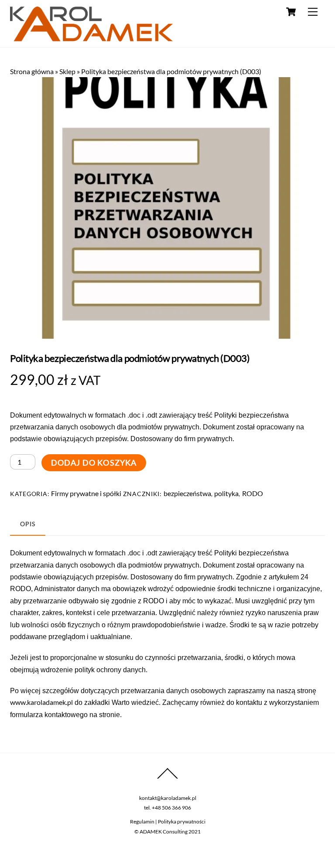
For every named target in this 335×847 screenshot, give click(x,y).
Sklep (67, 71)
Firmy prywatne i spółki (86, 493)
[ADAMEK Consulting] (91, 37)
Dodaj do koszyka (94, 462)
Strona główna (32, 71)
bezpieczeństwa (187, 493)
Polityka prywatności (181, 821)
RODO (252, 493)
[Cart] (291, 11)
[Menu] (312, 11)
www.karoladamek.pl (41, 702)
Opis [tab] (27, 523)
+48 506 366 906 (171, 807)
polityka (226, 493)
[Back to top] (167, 778)
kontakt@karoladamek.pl (167, 798)
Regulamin (142, 821)
